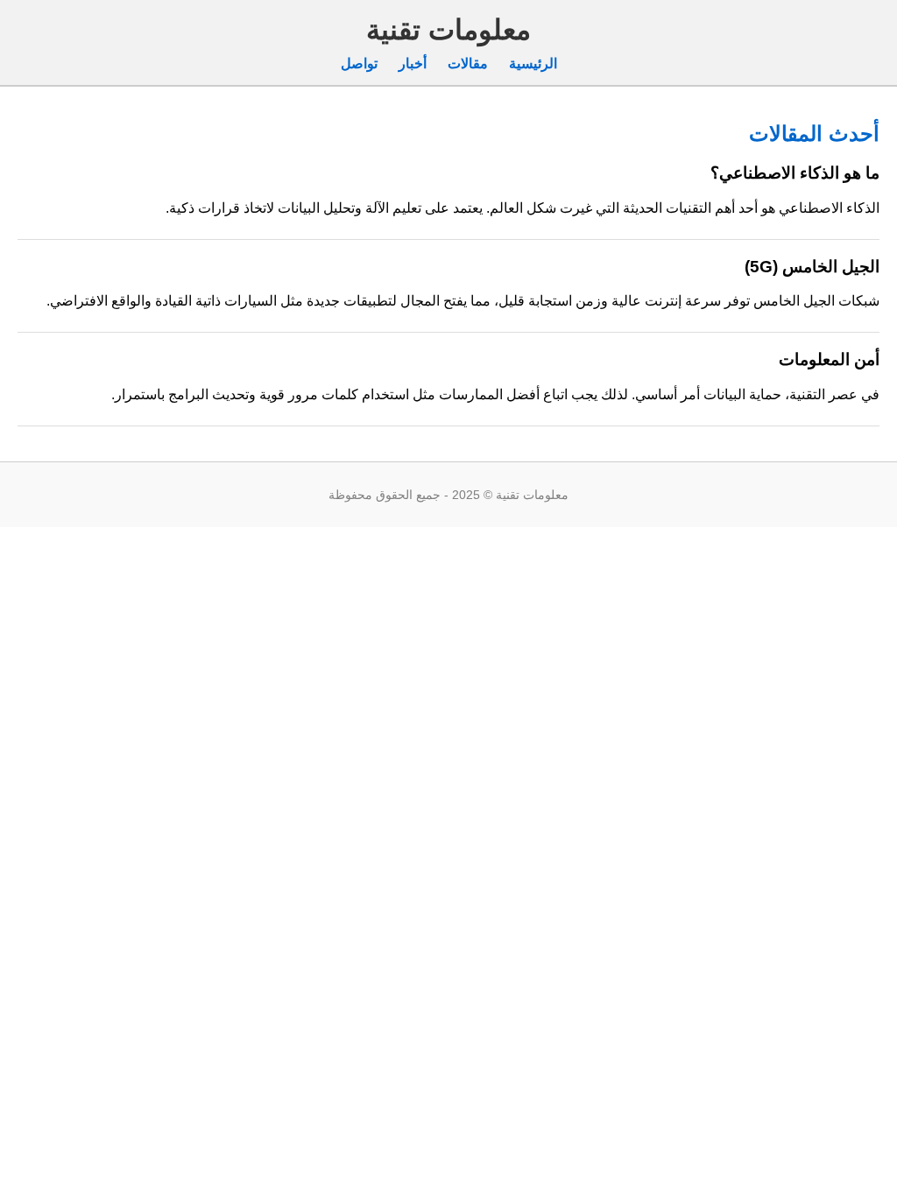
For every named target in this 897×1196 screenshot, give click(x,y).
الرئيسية (533, 63)
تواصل (359, 63)
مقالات (468, 63)
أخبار (413, 63)
